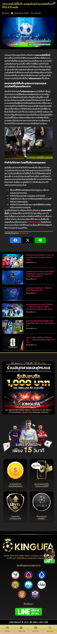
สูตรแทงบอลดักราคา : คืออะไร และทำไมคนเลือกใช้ (39, 289)
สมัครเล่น (21, 631)
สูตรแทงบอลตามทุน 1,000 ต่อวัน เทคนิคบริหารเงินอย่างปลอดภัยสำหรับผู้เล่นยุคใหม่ (40, 274)
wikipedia (24, 233)
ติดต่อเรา (50, 631)
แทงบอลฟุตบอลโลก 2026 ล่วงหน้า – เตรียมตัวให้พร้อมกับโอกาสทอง (40, 340)
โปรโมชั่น (36, 631)
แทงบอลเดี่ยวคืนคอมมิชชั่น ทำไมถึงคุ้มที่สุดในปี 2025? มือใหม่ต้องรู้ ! (40, 323)
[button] (54, 3)
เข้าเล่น (7, 631)
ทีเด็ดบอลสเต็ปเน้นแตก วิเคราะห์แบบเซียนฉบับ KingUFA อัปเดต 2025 (40, 257)
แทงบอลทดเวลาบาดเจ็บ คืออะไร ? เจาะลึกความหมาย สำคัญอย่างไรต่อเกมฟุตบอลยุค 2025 (39, 307)
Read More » (31, 262)
